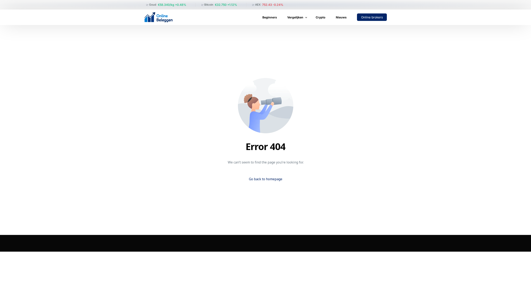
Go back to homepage (265, 179)
